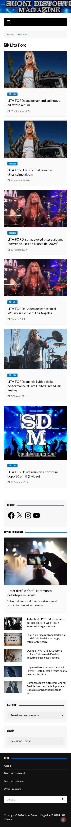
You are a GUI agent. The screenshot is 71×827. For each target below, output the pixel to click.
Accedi (8, 765)
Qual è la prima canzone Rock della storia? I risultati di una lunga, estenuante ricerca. (46, 638)
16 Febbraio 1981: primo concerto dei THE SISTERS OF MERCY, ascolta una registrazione (46, 622)
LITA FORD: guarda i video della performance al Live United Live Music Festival (34, 386)
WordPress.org (12, 788)
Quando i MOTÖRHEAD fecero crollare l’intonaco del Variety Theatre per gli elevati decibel (44, 654)
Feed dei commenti (14, 781)
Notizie (12, 94)
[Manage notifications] (63, 819)
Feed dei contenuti (14, 773)
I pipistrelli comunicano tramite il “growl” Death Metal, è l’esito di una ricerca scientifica (47, 671)
